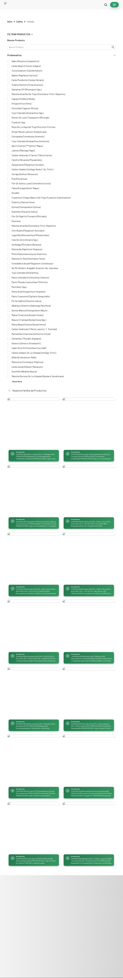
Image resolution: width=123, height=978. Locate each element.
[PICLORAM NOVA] (33, 760)
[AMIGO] (33, 424)
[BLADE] (88, 424)
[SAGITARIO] (88, 693)
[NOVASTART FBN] (88, 491)
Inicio (9, 21)
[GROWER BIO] (33, 626)
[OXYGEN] (33, 693)
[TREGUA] (88, 828)
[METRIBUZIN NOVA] (88, 626)
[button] (114, 4)
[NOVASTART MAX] (33, 558)
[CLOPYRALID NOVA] (33, 491)
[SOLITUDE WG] (33, 828)
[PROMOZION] (88, 760)
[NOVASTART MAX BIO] (88, 558)
